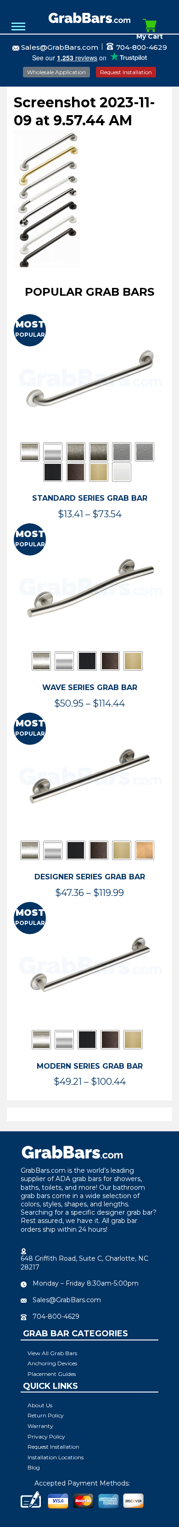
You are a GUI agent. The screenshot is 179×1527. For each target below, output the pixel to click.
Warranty (40, 1425)
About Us (40, 1405)
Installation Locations (56, 1457)
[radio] (30, 452)
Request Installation (126, 72)
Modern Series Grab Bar (90, 1066)
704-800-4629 (140, 47)
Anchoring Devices (52, 1363)
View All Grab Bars (52, 1353)
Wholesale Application (56, 72)
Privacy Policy (46, 1436)
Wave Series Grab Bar (89, 687)
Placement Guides (52, 1373)
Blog (34, 1467)
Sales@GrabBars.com (59, 47)
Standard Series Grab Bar (89, 498)
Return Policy (46, 1415)
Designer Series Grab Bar (89, 876)
